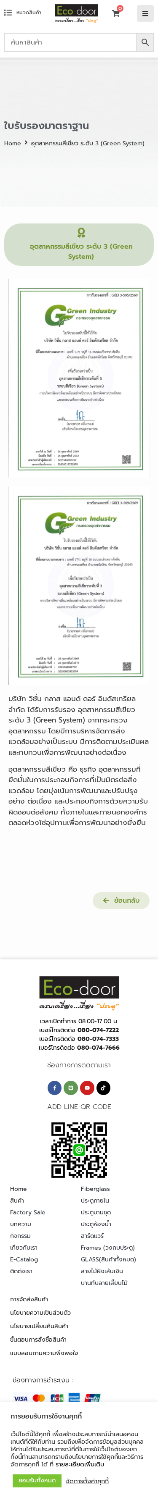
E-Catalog (24, 1259)
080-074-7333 (98, 1039)
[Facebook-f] (55, 1088)
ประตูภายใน (95, 1200)
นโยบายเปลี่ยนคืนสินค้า (39, 1326)
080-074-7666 (98, 1047)
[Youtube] (87, 1088)
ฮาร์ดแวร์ (92, 1236)
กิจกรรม (20, 1236)
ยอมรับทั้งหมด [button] (37, 1480)
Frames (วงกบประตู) (108, 1247)
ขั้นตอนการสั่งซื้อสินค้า (38, 1339)
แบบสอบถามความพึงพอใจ (44, 1353)
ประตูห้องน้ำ (96, 1224)
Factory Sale (28, 1212)
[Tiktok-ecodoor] (103, 1088)
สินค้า (17, 1200)
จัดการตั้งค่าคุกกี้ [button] (87, 1481)
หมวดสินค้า (28, 12)
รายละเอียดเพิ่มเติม (80, 1464)
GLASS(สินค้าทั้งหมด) (108, 1259)
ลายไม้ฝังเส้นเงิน (102, 1271)
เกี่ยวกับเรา (23, 1247)
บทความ (20, 1224)
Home (12, 143)
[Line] (71, 1088)
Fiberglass (95, 1189)
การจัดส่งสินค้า (29, 1299)
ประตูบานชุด (96, 1212)
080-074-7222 (98, 1030)
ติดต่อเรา (21, 1271)
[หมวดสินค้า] (8, 12)
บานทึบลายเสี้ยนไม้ (104, 1283)
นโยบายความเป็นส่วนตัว (40, 1312)
